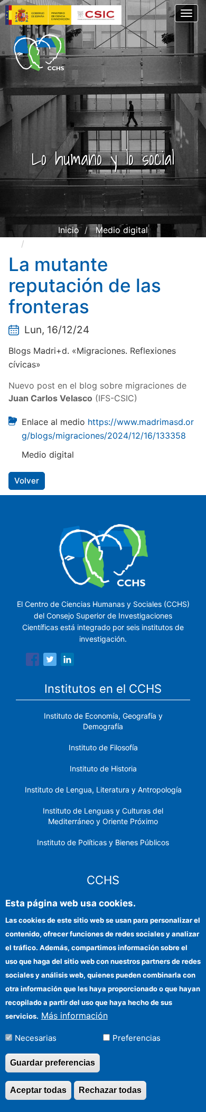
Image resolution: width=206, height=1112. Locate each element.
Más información (74, 1015)
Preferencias (137, 1038)
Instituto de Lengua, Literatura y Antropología (103, 789)
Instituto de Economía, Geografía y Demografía (103, 721)
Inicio (68, 230)
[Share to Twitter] (50, 661)
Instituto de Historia (103, 768)
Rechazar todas (110, 1090)
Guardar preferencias (52, 1062)
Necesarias (36, 1038)
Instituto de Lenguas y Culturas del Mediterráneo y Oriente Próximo (103, 816)
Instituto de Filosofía (103, 747)
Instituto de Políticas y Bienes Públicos (103, 842)
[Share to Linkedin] (67, 661)
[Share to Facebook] (32, 661)
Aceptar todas (38, 1090)
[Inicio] (39, 52)
